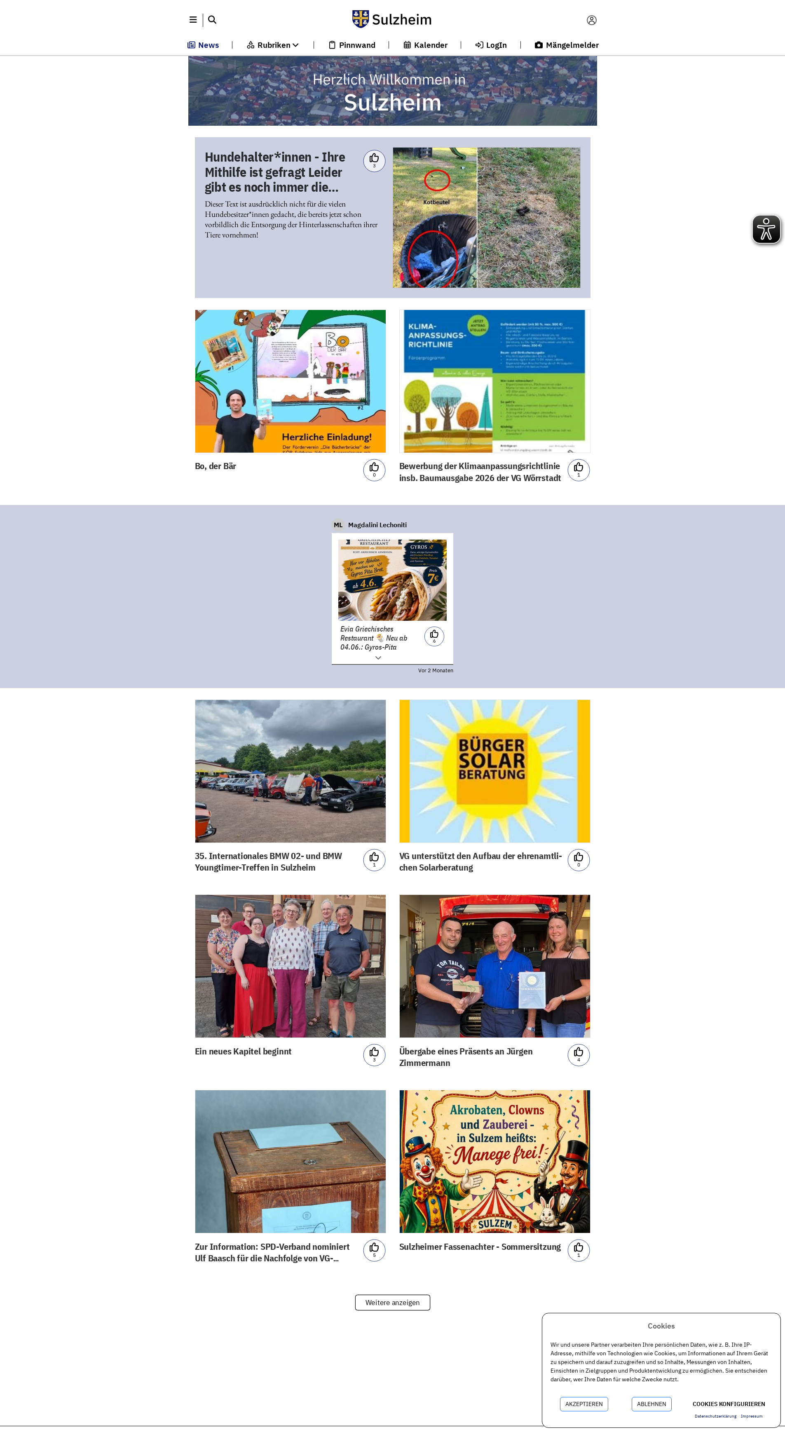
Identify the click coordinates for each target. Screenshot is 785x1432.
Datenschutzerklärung (715, 1416)
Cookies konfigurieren (729, 1404)
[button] (193, 20)
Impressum (752, 1416)
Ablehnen (651, 1404)
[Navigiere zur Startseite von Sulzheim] (392, 20)
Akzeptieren (584, 1404)
